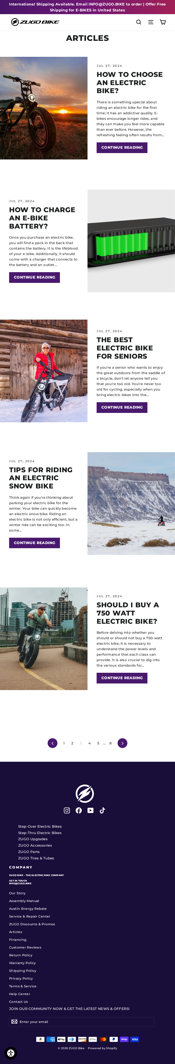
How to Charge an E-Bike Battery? (42, 218)
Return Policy (20, 955)
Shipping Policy (22, 971)
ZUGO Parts (29, 852)
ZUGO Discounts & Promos (32, 924)
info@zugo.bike (20, 883)
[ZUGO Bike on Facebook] (79, 810)
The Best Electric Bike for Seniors (125, 348)
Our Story (17, 893)
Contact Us (18, 1002)
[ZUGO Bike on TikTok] (102, 810)
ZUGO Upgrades (33, 839)
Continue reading (122, 147)
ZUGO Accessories (35, 845)
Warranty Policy (22, 963)
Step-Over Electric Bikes (40, 826)
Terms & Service (23, 986)
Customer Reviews (25, 947)
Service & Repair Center (29, 916)
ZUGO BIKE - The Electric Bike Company (36, 875)
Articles (15, 932)
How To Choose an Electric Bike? (130, 82)
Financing (17, 940)
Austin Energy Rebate (28, 909)
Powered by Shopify (102, 1048)
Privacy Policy (21, 978)
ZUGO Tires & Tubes (36, 858)
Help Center (19, 994)
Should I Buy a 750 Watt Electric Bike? (128, 613)
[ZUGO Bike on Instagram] (67, 810)
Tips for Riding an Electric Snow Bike (41, 478)
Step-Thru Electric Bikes (40, 833)
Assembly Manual (24, 901)
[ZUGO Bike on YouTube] (91, 810)
